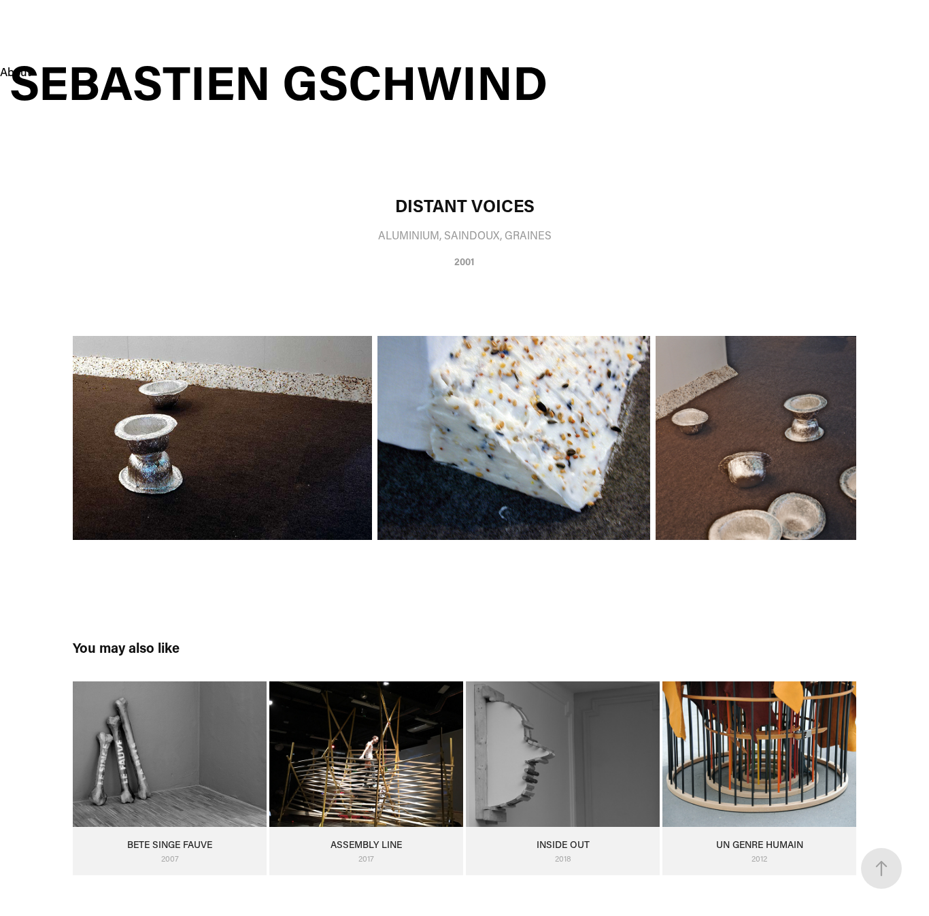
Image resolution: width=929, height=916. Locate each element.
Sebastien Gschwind (285, 81)
